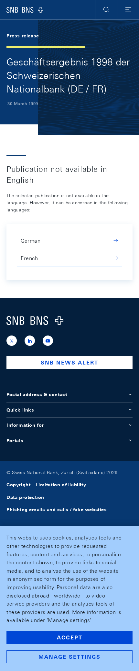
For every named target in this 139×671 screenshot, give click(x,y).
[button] (106, 9)
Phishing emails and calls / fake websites (56, 509)
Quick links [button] (20, 410)
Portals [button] (14, 440)
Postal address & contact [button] (36, 394)
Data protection (25, 497)
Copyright (18, 485)
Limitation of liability (61, 485)
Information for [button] (25, 425)
